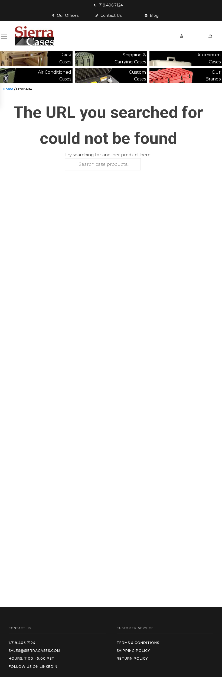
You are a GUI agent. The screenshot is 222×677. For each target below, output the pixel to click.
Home (8, 89)
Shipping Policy (133, 651)
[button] (108, 5)
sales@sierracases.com (34, 651)
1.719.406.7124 (22, 643)
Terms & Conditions (138, 643)
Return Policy (132, 658)
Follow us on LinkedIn (33, 667)
